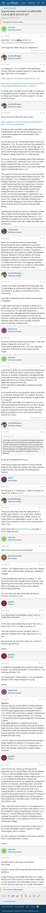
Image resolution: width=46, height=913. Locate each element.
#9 (44, 487)
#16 (43, 765)
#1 (44, 36)
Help (27, 907)
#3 (44, 113)
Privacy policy (19, 907)
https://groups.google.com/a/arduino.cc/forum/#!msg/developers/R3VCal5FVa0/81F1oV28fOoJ (23, 84)
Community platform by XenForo (20, 911)
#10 (43, 508)
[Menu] (3, 3)
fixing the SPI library (23, 529)
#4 (44, 238)
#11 (43, 546)
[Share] (40, 36)
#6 (44, 338)
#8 (44, 432)
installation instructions (18, 745)
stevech (5, 18)
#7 (44, 366)
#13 (43, 610)
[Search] (43, 3)
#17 (43, 858)
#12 (43, 565)
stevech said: (7, 436)
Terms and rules (7, 907)
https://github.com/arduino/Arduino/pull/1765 (20, 78)
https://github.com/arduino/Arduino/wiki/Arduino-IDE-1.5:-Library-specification (22, 123)
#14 (43, 663)
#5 (44, 282)
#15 (43, 699)
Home (33, 907)
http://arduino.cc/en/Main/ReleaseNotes (17, 42)
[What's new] (38, 3)
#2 (44, 64)
